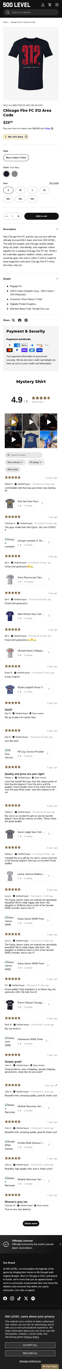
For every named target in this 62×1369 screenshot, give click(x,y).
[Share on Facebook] (20, 320)
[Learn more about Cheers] (15, 136)
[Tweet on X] (13, 320)
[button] (49, 4)
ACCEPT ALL (30, 1345)
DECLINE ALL (30, 1353)
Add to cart (41, 216)
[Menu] (56, 4)
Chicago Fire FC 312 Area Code (23, 22)
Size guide (54, 183)
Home (5, 22)
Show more (31, 1223)
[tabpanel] (31, 841)
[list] (31, 64)
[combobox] (31, 12)
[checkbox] (12, 469)
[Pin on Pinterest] (26, 320)
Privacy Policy (31, 1337)
